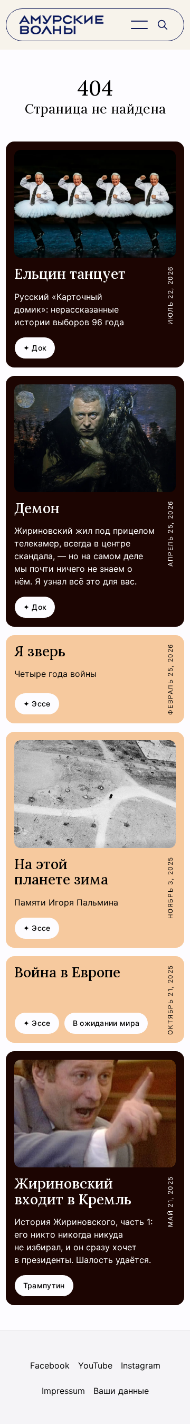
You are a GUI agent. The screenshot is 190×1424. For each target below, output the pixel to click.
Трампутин (44, 1285)
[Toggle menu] (139, 24)
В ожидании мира (106, 1023)
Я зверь (39, 651)
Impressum (63, 1390)
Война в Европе (67, 972)
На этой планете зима (61, 872)
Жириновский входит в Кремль (72, 1191)
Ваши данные (121, 1390)
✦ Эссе (37, 703)
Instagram (140, 1365)
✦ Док (35, 347)
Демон (37, 508)
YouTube (95, 1365)
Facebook (50, 1365)
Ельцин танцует (70, 273)
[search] (162, 24)
